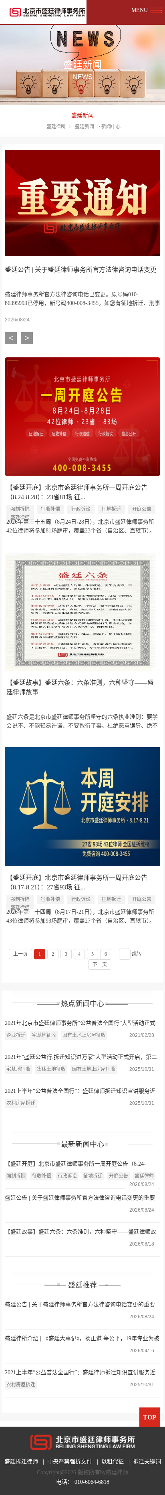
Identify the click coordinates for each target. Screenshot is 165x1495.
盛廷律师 (144, 1176)
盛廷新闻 (82, 115)
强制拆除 (20, 509)
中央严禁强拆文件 (69, 1462)
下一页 (100, 964)
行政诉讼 (81, 509)
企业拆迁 (16, 1035)
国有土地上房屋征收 (84, 1035)
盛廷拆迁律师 (21, 1462)
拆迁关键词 (147, 1462)
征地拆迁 (111, 509)
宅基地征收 (44, 1035)
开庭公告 (141, 509)
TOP (149, 1417)
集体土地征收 (51, 1069)
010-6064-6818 (91, 1482)
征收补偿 (50, 509)
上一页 (20, 954)
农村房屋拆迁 (20, 1103)
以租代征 (112, 1462)
